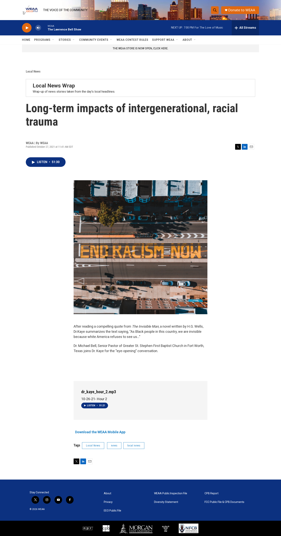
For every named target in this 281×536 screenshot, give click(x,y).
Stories (65, 39)
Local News (33, 71)
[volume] (38, 28)
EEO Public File (112, 510)
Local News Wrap (54, 85)
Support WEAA (163, 39)
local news (133, 445)
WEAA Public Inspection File (170, 493)
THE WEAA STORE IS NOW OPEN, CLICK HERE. (140, 48)
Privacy (108, 502)
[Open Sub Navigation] (53, 39)
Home (26, 39)
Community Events (93, 39)
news (114, 445)
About (187, 39)
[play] (27, 28)
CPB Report (211, 493)
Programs (42, 39)
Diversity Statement (166, 502)
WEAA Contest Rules (132, 39)
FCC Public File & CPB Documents (224, 502)
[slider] (44, 28)
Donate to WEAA (241, 10)
